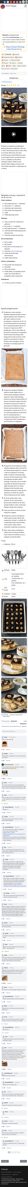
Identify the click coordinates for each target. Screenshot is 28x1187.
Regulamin (14, 721)
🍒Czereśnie (5, 60)
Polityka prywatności (6, 1174)
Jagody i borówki (21, 66)
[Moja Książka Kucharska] (26, 2)
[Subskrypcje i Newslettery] (20, 3)
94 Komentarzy (7, 82)
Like (2, 749)
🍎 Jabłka (8, 66)
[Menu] (25, 6)
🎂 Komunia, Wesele (14, 60)
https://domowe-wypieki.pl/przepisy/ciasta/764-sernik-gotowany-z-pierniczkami (14, 834)
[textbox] (14, 732)
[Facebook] (4, 1)
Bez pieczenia (14, 68)
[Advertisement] (14, 20)
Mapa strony (15, 1174)
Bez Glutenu (13, 63)
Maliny (14, 66)
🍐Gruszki (19, 63)
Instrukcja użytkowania (6, 1177)
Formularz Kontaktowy (6, 1172)
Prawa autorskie (17, 1172)
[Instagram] (17, 1)
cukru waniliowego (16, 251)
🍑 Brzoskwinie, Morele (8, 57)
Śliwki (3, 66)
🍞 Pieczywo (5, 63)
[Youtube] (14, 1)
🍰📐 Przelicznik (6, 54)
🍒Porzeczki (16, 54)
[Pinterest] (11, 1)
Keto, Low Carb (5, 68)
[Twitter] (8, 1)
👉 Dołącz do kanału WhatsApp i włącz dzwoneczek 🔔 (14, 48)
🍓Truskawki (18, 57)
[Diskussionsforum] (23, 2)
